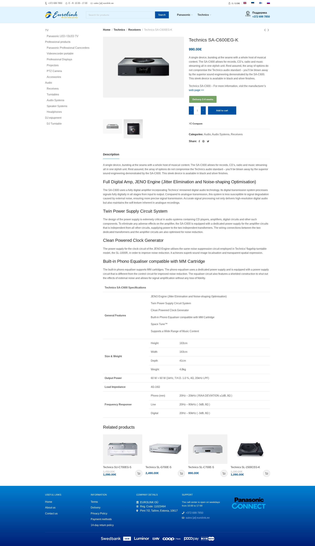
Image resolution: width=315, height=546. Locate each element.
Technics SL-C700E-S (201, 467)
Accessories (54, 77)
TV (47, 30)
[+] (203, 110)
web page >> (196, 90)
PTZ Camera (54, 71)
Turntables (53, 94)
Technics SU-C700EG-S (117, 467)
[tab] (111, 154)
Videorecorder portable (60, 53)
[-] (191, 110)
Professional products (57, 41)
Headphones (54, 111)
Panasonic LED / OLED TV (62, 36)
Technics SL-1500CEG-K (245, 467)
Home (106, 29)
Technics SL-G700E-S (158, 467)
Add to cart (222, 110)
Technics (119, 29)
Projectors (53, 65)
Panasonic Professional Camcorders (68, 47)
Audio (207, 134)
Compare (197, 123)
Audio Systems (221, 134)
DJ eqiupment (53, 117)
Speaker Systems (57, 106)
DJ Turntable (54, 123)
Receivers (134, 29)
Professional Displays (59, 59)
